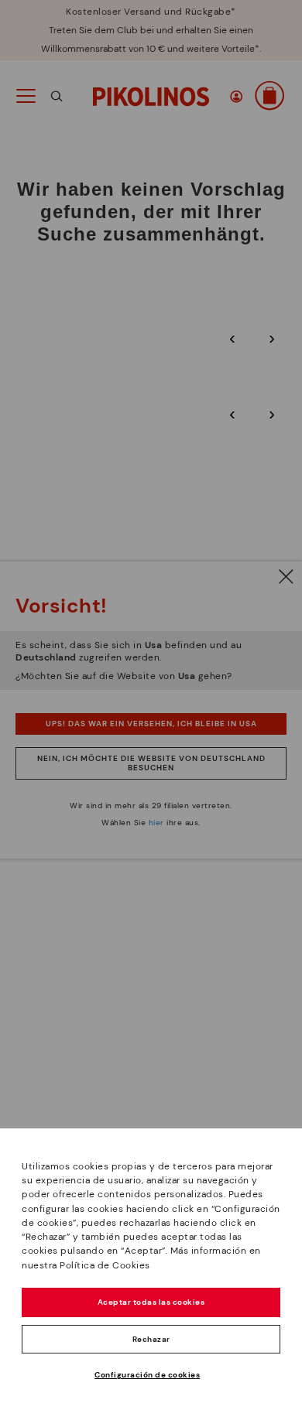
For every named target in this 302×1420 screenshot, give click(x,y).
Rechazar (151, 1339)
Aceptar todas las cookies (151, 1302)
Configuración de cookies (147, 1375)
